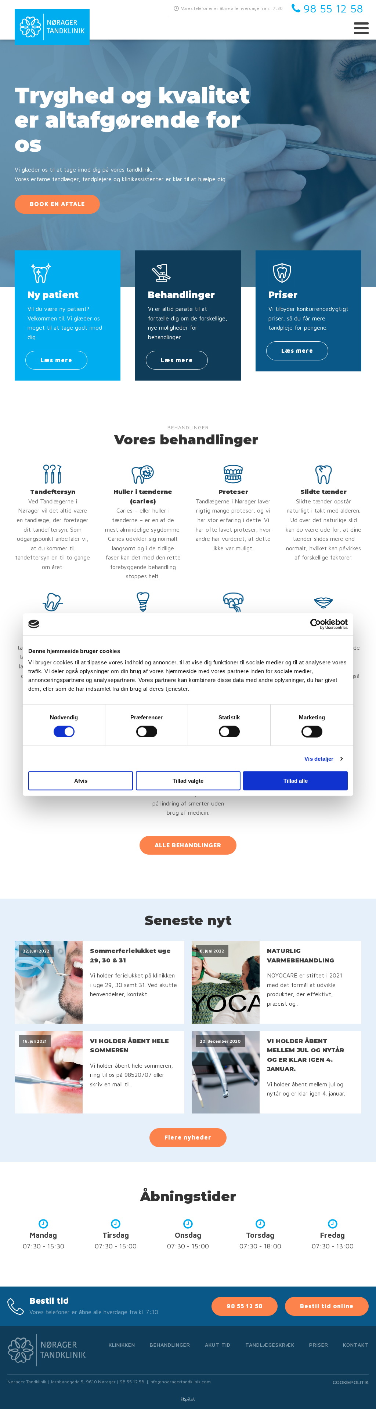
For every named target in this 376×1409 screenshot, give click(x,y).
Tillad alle (295, 781)
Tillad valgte (188, 781)
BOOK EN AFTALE (57, 204)
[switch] (146, 731)
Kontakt (356, 1345)
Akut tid (218, 1345)
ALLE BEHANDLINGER (188, 845)
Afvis (80, 781)
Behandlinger (170, 1345)
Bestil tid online (327, 1306)
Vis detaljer (318, 758)
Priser (318, 1345)
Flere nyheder (188, 1137)
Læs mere (56, 360)
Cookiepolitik (351, 1382)
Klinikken (122, 1345)
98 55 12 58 (245, 1306)
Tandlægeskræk (269, 1345)
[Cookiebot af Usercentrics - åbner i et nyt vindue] (315, 624)
